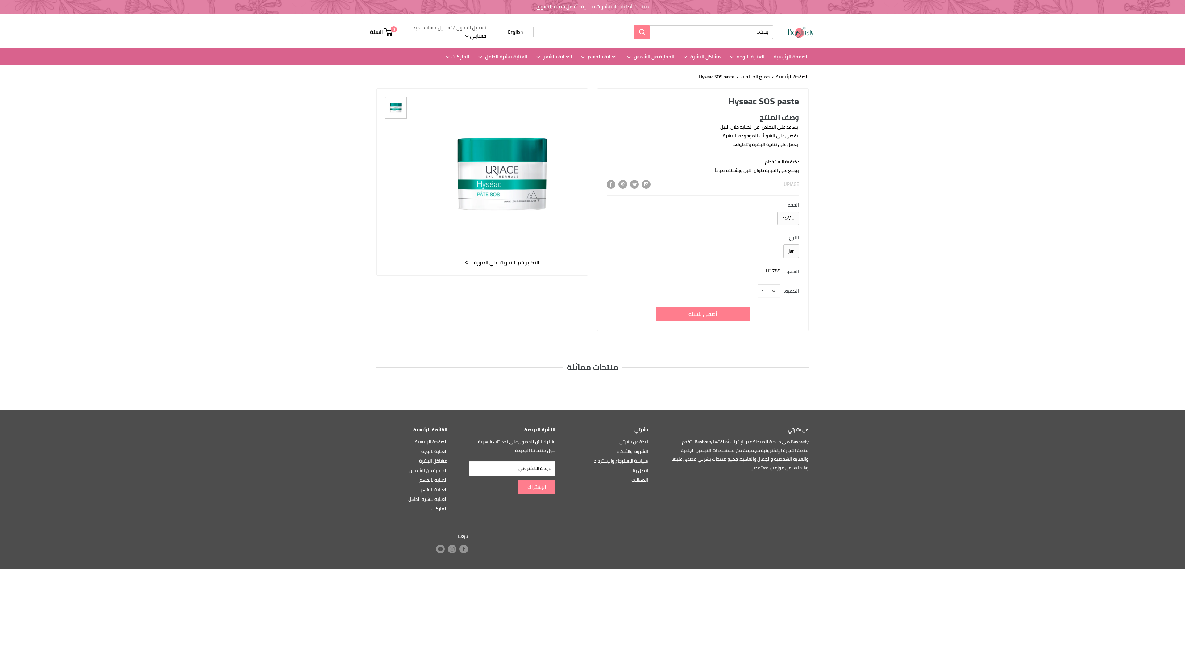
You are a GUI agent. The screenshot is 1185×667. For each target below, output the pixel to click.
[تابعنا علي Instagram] (452, 548)
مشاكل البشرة (705, 56)
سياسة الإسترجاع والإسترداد (621, 460)
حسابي (477, 36)
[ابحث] (642, 32)
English (515, 32)
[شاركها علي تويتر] (634, 184)
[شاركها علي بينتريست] (622, 184)
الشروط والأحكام (632, 451)
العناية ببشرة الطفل (505, 56)
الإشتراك (536, 487)
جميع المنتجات (755, 76)
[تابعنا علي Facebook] (463, 548)
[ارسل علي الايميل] (646, 184)
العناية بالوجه (749, 56)
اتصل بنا (640, 470)
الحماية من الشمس (653, 56)
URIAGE (791, 184)
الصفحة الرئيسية (791, 56)
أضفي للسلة (702, 314)
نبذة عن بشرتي (633, 441)
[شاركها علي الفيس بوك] (611, 184)
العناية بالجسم (602, 56)
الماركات (460, 56)
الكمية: (791, 291)
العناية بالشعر (557, 56)
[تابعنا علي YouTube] (440, 548)
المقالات (639, 480)
